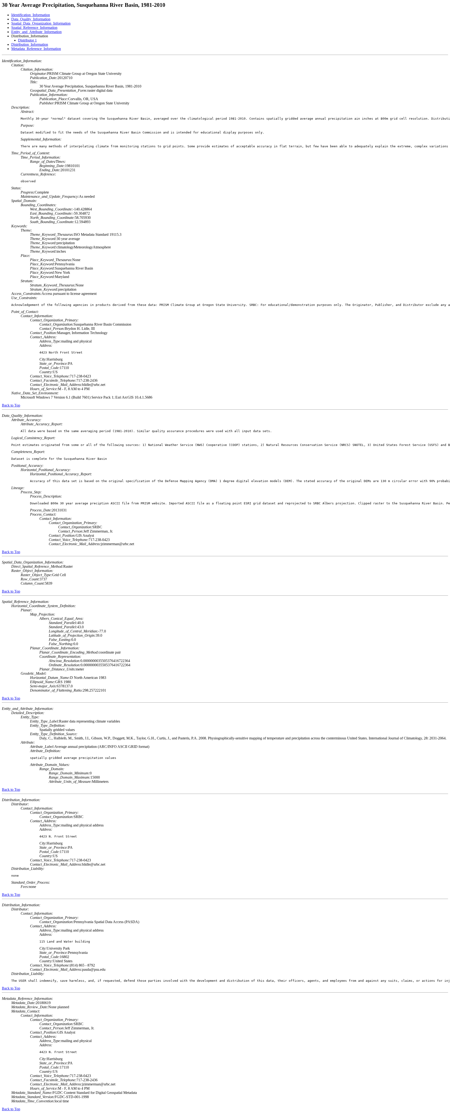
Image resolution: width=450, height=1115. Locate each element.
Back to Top (11, 405)
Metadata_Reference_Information (36, 49)
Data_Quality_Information (30, 19)
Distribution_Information (29, 44)
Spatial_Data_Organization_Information (41, 23)
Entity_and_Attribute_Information (36, 32)
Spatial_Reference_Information (34, 28)
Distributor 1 (27, 40)
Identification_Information (30, 15)
